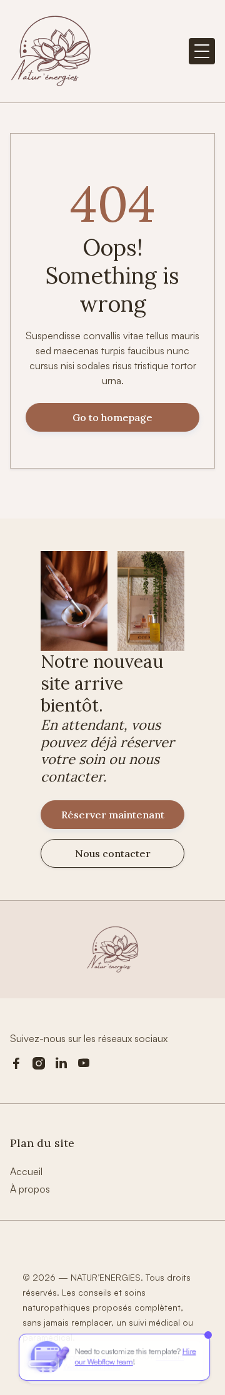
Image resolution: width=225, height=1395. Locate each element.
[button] (202, 51)
